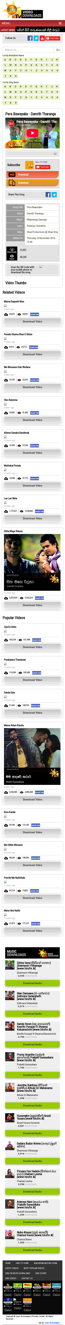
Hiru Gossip (40, 1273)
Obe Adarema (11, 400)
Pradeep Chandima (36, 225)
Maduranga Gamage (37, 219)
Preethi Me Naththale (14, 877)
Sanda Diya (9, 692)
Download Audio (32, 983)
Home (8, 1263)
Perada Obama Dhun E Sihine (18, 334)
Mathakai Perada (12, 465)
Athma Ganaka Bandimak (16, 432)
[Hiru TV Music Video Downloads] (23, 9)
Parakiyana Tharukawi (15, 659)
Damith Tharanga (35, 213)
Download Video (32, 321)
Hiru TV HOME (22, 1263)
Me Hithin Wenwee (13, 844)
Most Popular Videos (34, 1268)
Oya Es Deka (10, 626)
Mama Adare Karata (14, 725)
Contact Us (27, 1278)
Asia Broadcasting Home (45, 1263)
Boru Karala (9, 812)
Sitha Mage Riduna (13, 531)
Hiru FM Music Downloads (17, 1273)
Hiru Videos (10, 1278)
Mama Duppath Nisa (14, 301)
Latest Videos (12, 1268)
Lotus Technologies (52, 1323)
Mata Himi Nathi (12, 910)
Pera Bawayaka (34, 207)
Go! (58, 49)
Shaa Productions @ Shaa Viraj (42, 232)
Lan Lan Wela (10, 498)
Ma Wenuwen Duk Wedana (17, 367)
